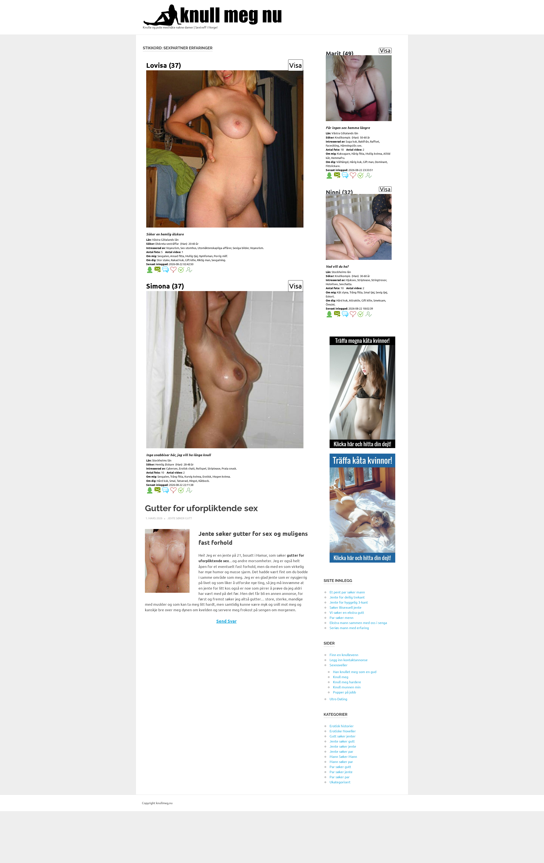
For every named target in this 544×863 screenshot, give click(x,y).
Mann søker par (341, 761)
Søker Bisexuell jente (345, 607)
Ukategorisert (340, 782)
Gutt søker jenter (343, 736)
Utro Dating (338, 699)
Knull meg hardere (347, 682)
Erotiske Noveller (343, 731)
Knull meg (340, 677)
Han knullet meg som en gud (354, 671)
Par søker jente (341, 772)
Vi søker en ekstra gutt (347, 612)
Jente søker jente (343, 746)
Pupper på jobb (344, 692)
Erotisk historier (342, 726)
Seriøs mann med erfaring (349, 627)
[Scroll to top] (536, 855)
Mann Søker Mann (343, 756)
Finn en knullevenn (344, 654)
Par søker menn (341, 617)
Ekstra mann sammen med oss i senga (358, 622)
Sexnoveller (338, 665)
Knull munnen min (347, 687)
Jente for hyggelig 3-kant (349, 602)
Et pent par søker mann (347, 592)
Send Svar (226, 621)
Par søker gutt (340, 766)
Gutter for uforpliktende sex (201, 508)
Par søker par (340, 777)
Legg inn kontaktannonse (349, 660)
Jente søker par (341, 751)
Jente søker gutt (179, 518)
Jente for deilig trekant (347, 597)
